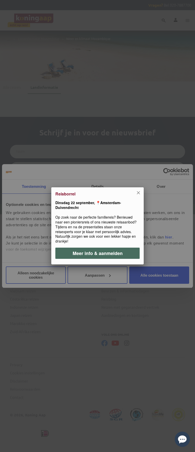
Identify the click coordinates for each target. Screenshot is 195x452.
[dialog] (97, 226)
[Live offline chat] (182, 439)
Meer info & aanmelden (98, 253)
